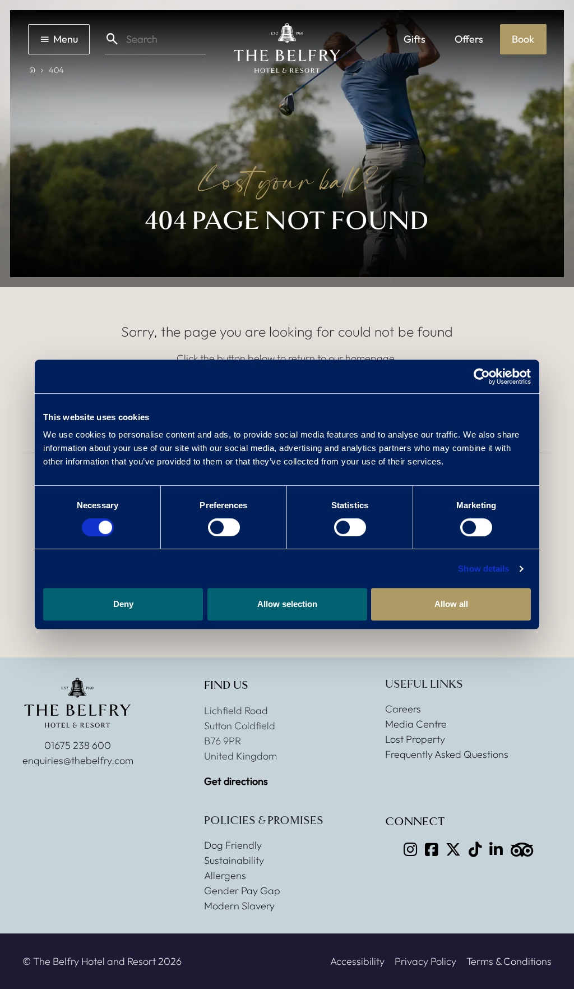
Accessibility (357, 961)
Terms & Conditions (509, 961)
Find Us (226, 685)
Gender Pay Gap (242, 890)
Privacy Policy (425, 961)
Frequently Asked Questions (446, 754)
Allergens (225, 875)
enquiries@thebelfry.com (77, 760)
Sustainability (234, 860)
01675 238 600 (77, 745)
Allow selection (287, 604)
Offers (469, 39)
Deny (123, 604)
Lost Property (415, 739)
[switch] (224, 527)
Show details (483, 568)
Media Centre (416, 723)
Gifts (414, 39)
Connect (415, 822)
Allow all (451, 604)
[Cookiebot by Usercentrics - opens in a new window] (482, 376)
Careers (403, 708)
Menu (65, 39)
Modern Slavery (239, 905)
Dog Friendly (233, 845)
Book (523, 39)
